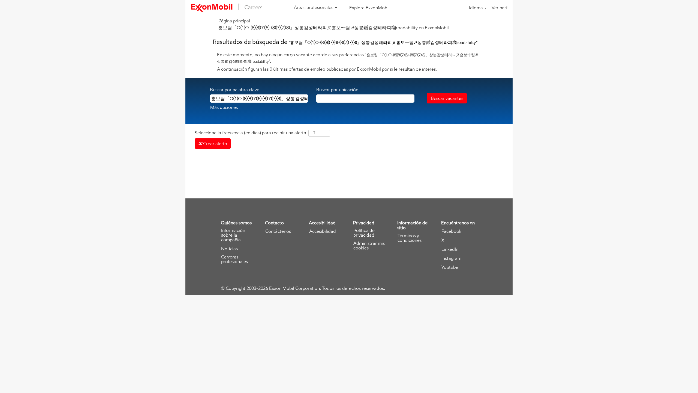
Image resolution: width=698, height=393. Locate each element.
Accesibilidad (322, 231)
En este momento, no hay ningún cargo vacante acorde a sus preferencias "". (348, 58)
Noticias (229, 248)
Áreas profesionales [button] (314, 7)
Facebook (451, 231)
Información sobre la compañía (233, 235)
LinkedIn (449, 249)
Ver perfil (501, 7)
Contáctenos (278, 231)
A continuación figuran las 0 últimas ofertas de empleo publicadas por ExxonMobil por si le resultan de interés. (327, 69)
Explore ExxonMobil (369, 7)
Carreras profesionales (234, 259)
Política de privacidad (364, 233)
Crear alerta (214, 143)
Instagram (451, 258)
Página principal (234, 20)
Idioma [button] (476, 7)
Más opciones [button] (224, 107)
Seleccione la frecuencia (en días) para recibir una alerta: (251, 132)
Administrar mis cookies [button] (369, 246)
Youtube (449, 267)
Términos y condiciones (410, 238)
